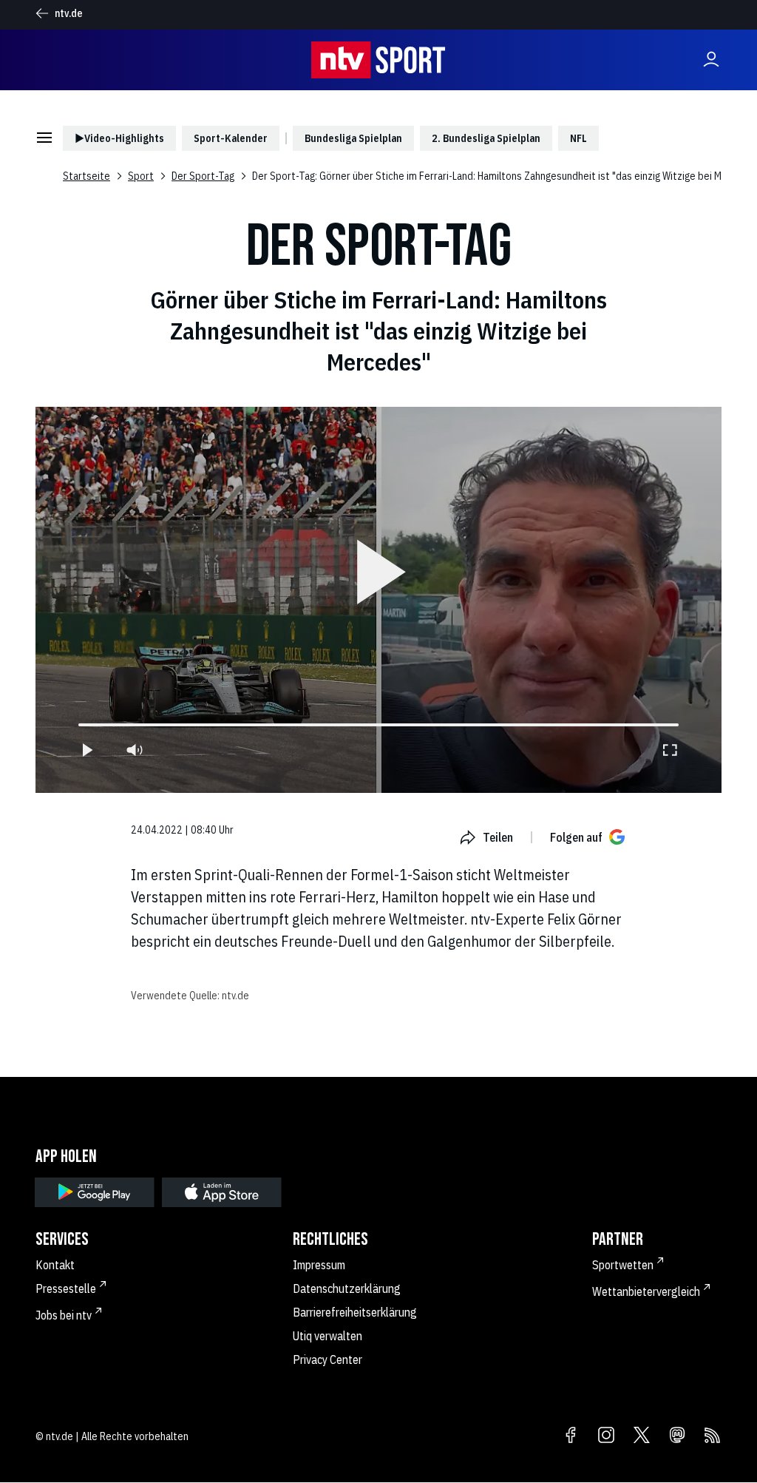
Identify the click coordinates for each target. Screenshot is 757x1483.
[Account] (711, 60)
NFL (578, 138)
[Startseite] (378, 59)
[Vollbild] (670, 750)
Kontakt (55, 1264)
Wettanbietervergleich (646, 1291)
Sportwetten (623, 1264)
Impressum (319, 1264)
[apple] (222, 1192)
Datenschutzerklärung (347, 1288)
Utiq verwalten (327, 1335)
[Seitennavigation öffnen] (44, 139)
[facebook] (571, 1436)
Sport (141, 176)
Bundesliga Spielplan (353, 138)
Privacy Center (327, 1359)
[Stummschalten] (134, 750)
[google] (94, 1192)
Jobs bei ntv (63, 1315)
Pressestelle (65, 1288)
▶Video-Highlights (119, 138)
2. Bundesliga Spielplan (486, 138)
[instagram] (606, 1436)
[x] (642, 1436)
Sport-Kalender (231, 138)
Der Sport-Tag (203, 176)
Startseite (86, 176)
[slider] (78, 724)
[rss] (713, 1436)
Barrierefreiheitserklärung (355, 1312)
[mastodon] (677, 1436)
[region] (378, 600)
